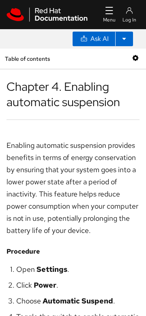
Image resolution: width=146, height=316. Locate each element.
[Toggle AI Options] (124, 39)
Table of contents (27, 58)
